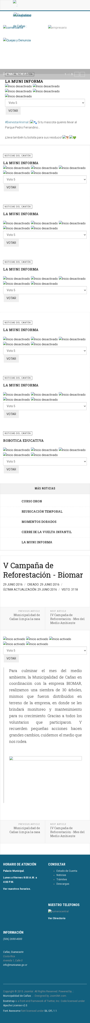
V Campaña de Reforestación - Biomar (43, 570)
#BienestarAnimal (16, 122)
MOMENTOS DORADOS (39, 522)
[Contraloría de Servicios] (17, 40)
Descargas (63, 883)
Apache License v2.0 (15, 1005)
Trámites (62, 879)
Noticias (61, 875)
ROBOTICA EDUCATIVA (23, 440)
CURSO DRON (32, 501)
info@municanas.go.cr (15, 964)
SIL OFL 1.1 (50, 1010)
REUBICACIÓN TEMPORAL (42, 511)
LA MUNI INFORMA (24, 81)
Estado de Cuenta (67, 870)
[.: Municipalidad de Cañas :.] (22, 5)
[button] (76, 74)
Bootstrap (8, 1001)
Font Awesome (12, 1010)
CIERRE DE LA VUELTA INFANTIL (47, 532)
